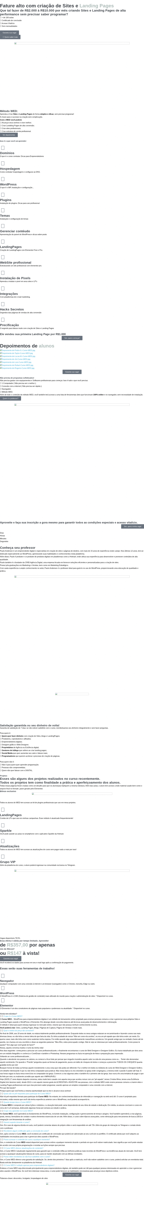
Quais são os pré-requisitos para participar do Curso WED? (27, 1094)
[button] (72, 1016)
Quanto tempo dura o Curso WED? (17, 1102)
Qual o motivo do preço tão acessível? (19, 1031)
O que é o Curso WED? (13, 1016)
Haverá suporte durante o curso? (17, 1122)
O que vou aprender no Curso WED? (18, 1111)
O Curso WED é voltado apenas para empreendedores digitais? (29, 1165)
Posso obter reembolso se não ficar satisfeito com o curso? (27, 1157)
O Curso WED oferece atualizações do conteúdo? (23, 1148)
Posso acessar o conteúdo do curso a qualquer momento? (27, 1139)
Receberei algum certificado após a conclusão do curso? (26, 1131)
